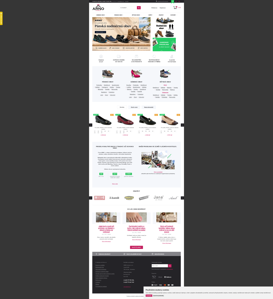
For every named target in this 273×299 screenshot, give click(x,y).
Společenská (115, 85)
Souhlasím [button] (149, 295)
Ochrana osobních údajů (101, 271)
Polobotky (99, 85)
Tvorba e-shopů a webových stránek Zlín (136, 296)
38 (98, 131)
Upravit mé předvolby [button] (158, 295)
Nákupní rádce (159, 254)
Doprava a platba (100, 265)
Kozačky (128, 85)
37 (94, 131)
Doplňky (173, 15)
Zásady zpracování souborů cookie (104, 273)
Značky (161, 15)
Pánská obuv (118, 15)
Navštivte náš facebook (162, 1)
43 (101, 132)
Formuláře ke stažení (101, 286)
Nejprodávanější (148, 107)
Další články (136, 247)
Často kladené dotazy (134, 254)
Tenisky (118, 87)
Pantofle (139, 91)
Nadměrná (104, 92)
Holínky (112, 87)
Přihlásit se (154, 7)
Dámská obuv (100, 15)
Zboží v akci (134, 107)
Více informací (106, 241)
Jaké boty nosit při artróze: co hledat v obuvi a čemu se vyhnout (106, 229)
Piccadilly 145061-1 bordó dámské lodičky (125, 128)
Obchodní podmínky (100, 269)
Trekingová (105, 87)
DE (179, 1)
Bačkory (172, 89)
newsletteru (169, 269)
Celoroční (112, 95)
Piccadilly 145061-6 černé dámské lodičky (103, 128)
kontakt (126, 1)
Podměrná (111, 92)
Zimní (106, 95)
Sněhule (97, 87)
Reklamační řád (99, 267)
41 (108, 131)
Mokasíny (100, 89)
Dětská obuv (136, 15)
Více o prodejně (158, 172)
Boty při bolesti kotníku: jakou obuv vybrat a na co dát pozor (167, 229)
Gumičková (143, 89)
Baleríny (129, 89)
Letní (101, 95)
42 (94, 132)
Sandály (107, 89)
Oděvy (150, 15)
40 (105, 131)
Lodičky (129, 87)
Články (97, 284)
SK (176, 1)
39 (101, 131)
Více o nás (115, 183)
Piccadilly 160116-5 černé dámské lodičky (147, 128)
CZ (173, 1)
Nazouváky (115, 89)
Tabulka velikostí (104, 254)
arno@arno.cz (121, 1)
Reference (98, 280)
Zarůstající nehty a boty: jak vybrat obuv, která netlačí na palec (136, 228)
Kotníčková (156, 87)
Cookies (97, 282)
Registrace (163, 7)
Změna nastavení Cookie (102, 275)
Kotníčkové (107, 85)
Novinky (122, 107)
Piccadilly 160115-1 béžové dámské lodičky (170, 128)
